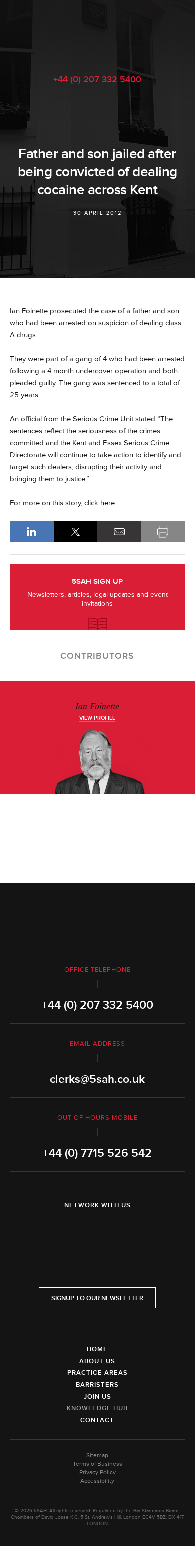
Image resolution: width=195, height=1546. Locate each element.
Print (164, 531)
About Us (98, 1361)
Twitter (98, 1231)
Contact (97, 1420)
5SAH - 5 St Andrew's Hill (97, 31)
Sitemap (97, 1455)
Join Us (98, 1397)
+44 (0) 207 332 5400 (98, 79)
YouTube (126, 1231)
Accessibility (97, 1481)
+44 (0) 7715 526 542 (97, 1153)
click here (99, 503)
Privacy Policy (98, 1472)
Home (97, 1349)
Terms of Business (97, 1464)
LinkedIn (32, 531)
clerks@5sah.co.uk (97, 1079)
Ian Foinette (29, 311)
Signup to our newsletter (98, 1298)
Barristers (97, 1385)
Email (120, 531)
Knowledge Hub (97, 1408)
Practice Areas (98, 1373)
